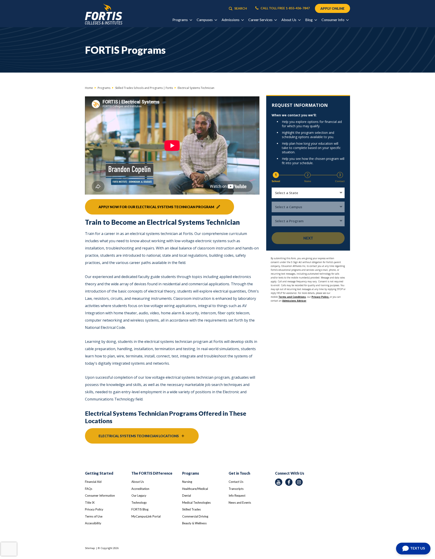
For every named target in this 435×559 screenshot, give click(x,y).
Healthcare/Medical (195, 489)
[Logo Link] (103, 14)
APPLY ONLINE (332, 8)
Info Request (237, 495)
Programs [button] (180, 19)
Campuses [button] (205, 19)
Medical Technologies (196, 502)
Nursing (187, 481)
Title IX (89, 502)
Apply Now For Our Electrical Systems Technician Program (156, 207)
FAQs (88, 489)
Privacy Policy (94, 509)
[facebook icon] (288, 482)
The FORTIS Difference (151, 473)
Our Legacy (138, 495)
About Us (137, 481)
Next (308, 238)
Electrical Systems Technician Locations (139, 436)
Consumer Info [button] (333, 19)
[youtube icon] (278, 482)
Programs (190, 473)
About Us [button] (289, 19)
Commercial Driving (195, 516)
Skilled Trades (191, 509)
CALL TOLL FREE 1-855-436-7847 (285, 8)
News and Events (240, 502)
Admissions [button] (231, 19)
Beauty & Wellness (194, 523)
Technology (139, 502)
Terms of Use (93, 516)
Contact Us (236, 481)
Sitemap (90, 548)
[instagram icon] (299, 482)
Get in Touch (239, 473)
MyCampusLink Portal (146, 516)
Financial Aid (93, 481)
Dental (186, 495)
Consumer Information (100, 495)
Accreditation (140, 489)
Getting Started (99, 473)
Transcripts (236, 489)
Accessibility (93, 523)
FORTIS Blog (139, 509)
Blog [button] (309, 19)
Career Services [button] (260, 19)
